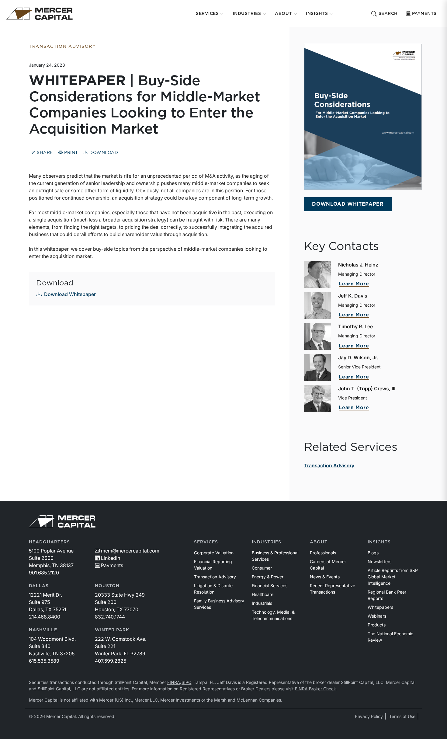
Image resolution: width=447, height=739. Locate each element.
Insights (379, 542)
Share (44, 153)
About (318, 542)
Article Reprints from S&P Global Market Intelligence (393, 577)
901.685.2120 (44, 573)
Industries (266, 542)
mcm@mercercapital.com (130, 551)
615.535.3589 (44, 661)
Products (377, 624)
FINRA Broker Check (315, 688)
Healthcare (262, 594)
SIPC (186, 682)
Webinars (377, 616)
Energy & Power (267, 576)
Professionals (323, 552)
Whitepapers (380, 607)
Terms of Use (402, 716)
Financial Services (269, 585)
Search (388, 14)
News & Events (325, 576)
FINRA (173, 682)
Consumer (262, 567)
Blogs (373, 552)
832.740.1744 (110, 617)
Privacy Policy (369, 716)
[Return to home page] (39, 14)
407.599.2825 (110, 661)
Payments (424, 14)
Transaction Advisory (329, 465)
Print (70, 153)
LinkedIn (110, 558)
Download (103, 153)
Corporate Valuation (214, 552)
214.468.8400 (44, 617)
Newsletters (379, 561)
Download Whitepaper (70, 294)
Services (206, 542)
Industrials (262, 603)
